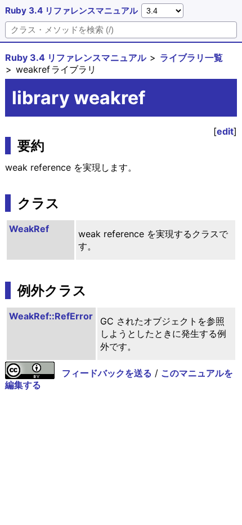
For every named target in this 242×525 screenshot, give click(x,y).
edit (225, 131)
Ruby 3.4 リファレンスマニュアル (71, 10)
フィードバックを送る (107, 373)
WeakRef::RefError (51, 316)
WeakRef (29, 228)
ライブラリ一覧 (191, 57)
